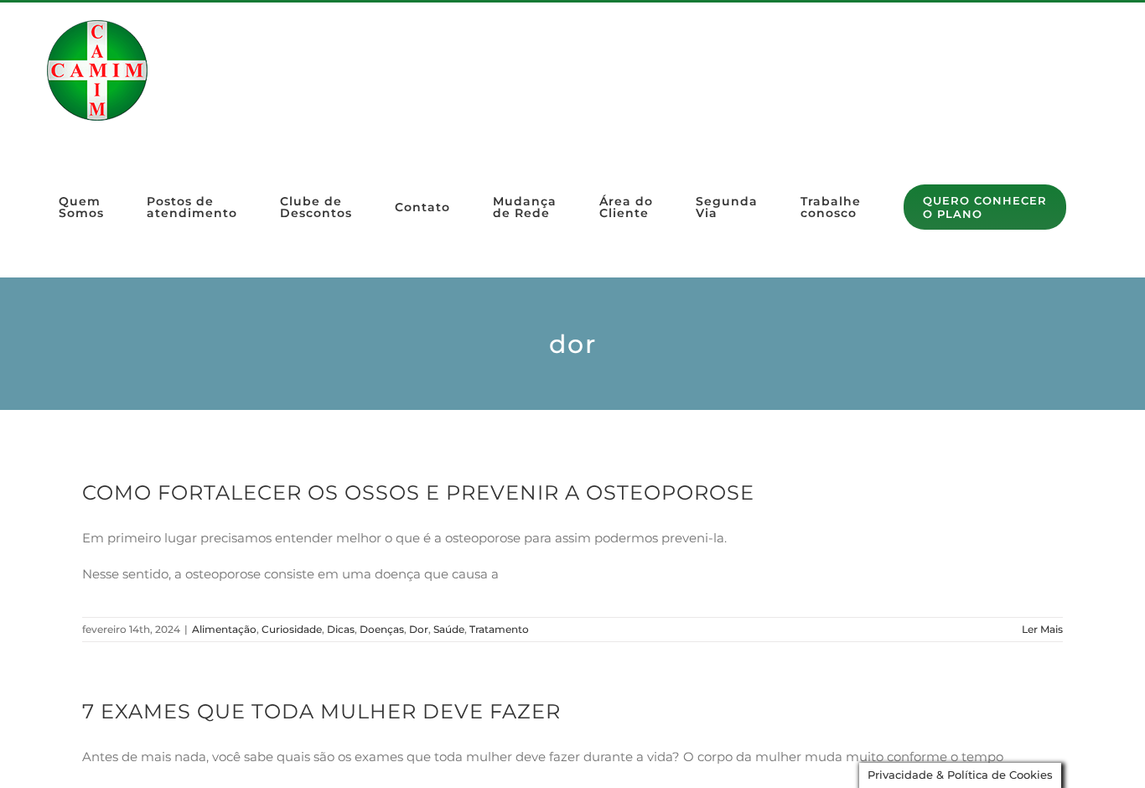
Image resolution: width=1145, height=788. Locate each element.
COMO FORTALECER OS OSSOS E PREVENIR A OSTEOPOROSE (418, 492)
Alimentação (224, 629)
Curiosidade (292, 629)
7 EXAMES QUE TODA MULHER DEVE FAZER (321, 711)
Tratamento (499, 629)
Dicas (341, 629)
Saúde (448, 629)
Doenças (382, 629)
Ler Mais (1042, 629)
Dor (418, 629)
